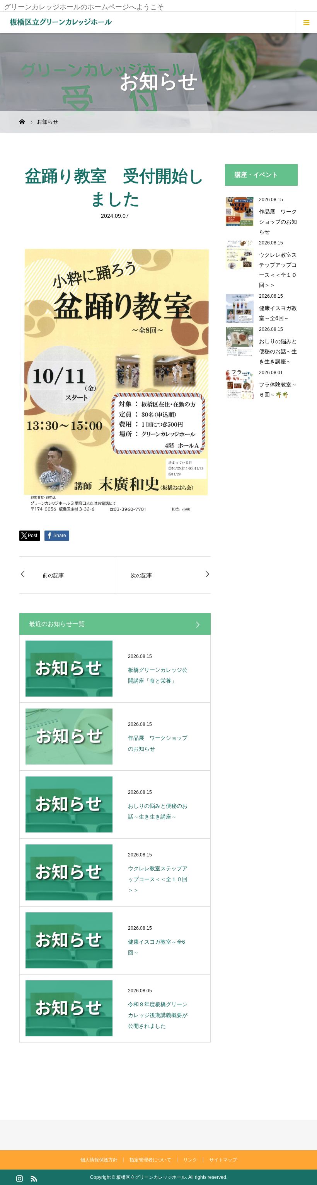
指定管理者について (150, 1160)
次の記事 (141, 575)
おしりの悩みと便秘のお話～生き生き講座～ (278, 351)
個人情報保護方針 (99, 1160)
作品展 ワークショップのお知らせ (278, 221)
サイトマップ (223, 1160)
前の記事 (53, 575)
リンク (190, 1160)
